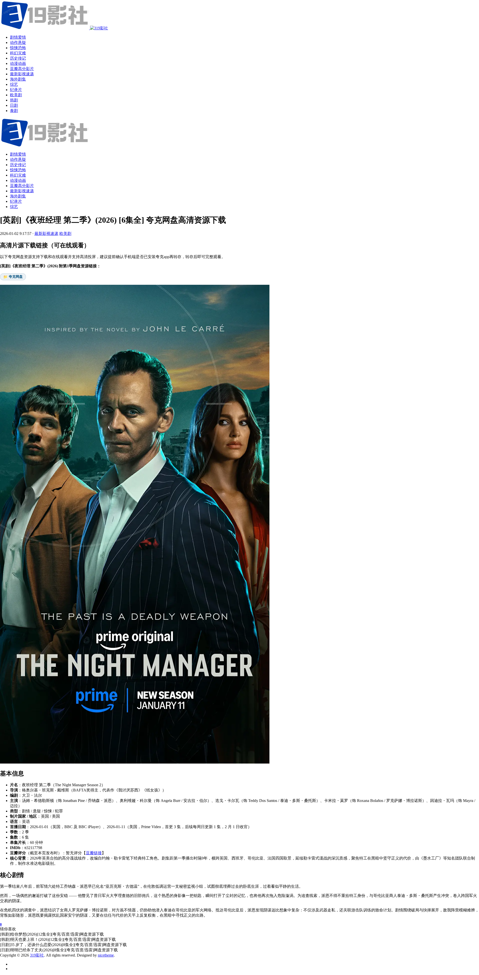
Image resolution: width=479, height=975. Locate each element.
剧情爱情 (18, 154)
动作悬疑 (18, 159)
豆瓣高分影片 (22, 186)
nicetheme (106, 955)
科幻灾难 (18, 175)
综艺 (14, 206)
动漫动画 (18, 180)
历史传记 (18, 165)
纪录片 (16, 201)
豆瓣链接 (94, 853)
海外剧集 (18, 196)
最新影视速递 (22, 191)
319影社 (37, 955)
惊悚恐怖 (18, 170)
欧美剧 (65, 233)
